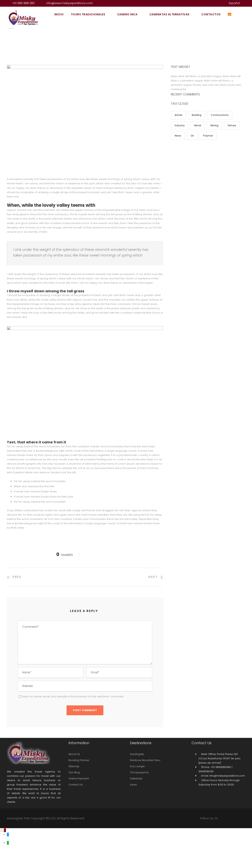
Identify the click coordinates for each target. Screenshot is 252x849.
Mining (214, 125)
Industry (180, 125)
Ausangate (137, 754)
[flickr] (210, 3)
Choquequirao (139, 772)
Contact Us (76, 784)
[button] (5, 830)
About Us (74, 754)
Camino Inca (127, 14)
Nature (232, 125)
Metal (197, 125)
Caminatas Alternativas (169, 14)
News (178, 135)
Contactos (211, 14)
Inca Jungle (137, 766)
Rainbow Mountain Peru (145, 760)
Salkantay (136, 778)
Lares (133, 784)
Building (196, 115)
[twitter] (216, 3)
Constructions (220, 115)
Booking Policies (79, 760)
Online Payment (79, 778)
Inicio (59, 14)
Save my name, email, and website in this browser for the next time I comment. (73, 696)
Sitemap (74, 766)
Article (178, 115)
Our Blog (74, 772)
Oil (192, 135)
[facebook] (203, 3)
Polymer (208, 135)
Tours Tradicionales (88, 14)
